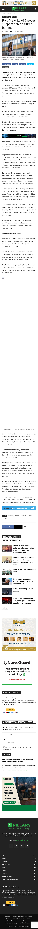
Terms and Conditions (23, 921)
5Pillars (17, 515)
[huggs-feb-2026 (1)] (19, 136)
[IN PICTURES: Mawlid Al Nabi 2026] (7, 571)
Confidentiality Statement (26, 923)
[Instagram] (16, 846)
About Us (7, 917)
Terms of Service (12, 770)
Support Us (28, 917)
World (9, 14)
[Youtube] (27, 846)
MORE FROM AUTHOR (12, 540)
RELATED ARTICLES (11, 537)
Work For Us (20, 919)
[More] (25, 527)
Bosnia (4, 562)
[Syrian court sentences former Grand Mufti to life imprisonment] (7, 581)
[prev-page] (3, 608)
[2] (19, 3)
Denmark (23, 515)
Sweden (14, 17)
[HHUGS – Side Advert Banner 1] (19, 810)
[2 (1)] (19, 651)
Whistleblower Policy (11, 923)
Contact (28, 919)
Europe (15, 14)
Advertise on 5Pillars (18, 917)
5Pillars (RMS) (8, 31)
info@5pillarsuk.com (22, 840)
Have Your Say (10, 919)
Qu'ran (30, 515)
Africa (4, 550)
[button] (3, 9)
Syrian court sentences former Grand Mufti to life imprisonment (23, 581)
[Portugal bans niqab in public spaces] (7, 591)
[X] (22, 846)
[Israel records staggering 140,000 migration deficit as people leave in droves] (7, 600)
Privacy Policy (23, 770)
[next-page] (6, 608)
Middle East (6, 584)
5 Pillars (10, 515)
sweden (5, 518)
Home (4, 14)
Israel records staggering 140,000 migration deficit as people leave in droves (24, 600)
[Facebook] (11, 846)
